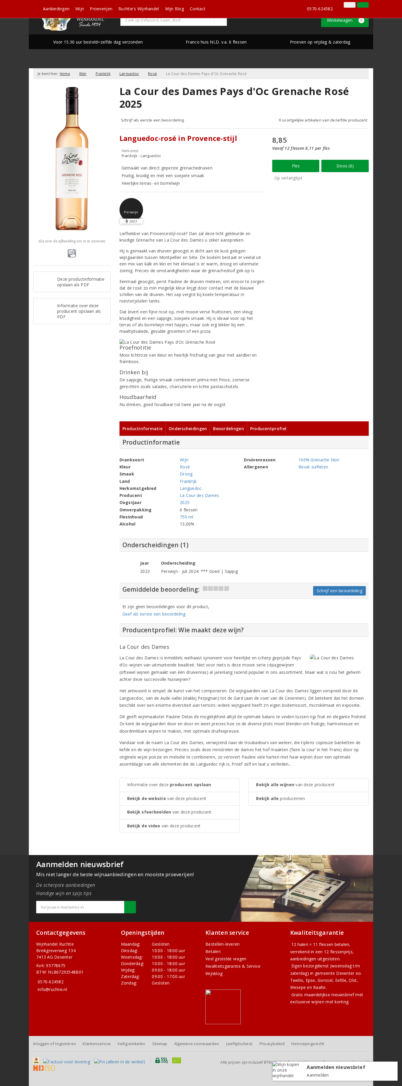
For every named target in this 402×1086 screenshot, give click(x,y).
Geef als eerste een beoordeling (154, 614)
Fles (296, 166)
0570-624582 (320, 8)
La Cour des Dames (199, 495)
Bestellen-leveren (222, 944)
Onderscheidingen (188, 428)
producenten (280, 798)
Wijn (79, 8)
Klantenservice (97, 1043)
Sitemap (159, 1043)
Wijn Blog (174, 8)
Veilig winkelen (131, 1043)
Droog (186, 474)
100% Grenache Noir (318, 460)
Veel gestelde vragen (225, 959)
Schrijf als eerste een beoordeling (152, 120)
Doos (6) (345, 166)
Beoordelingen (228, 428)
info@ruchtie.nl (52, 989)
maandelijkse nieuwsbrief (329, 994)
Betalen (213, 951)
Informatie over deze (169, 784)
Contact (197, 8)
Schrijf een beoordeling (339, 590)
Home (65, 73)
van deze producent (167, 798)
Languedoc (129, 73)
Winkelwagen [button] (345, 20)
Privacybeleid (272, 1043)
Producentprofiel (268, 428)
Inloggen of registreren (54, 1043)
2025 (185, 502)
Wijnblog (213, 973)
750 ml (186, 517)
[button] (131, 210)
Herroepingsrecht (307, 1043)
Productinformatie (142, 428)
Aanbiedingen (56, 8)
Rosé (152, 73)
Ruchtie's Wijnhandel (138, 8)
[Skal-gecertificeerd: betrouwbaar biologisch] (341, 5)
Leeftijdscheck (239, 1043)
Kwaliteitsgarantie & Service (232, 966)
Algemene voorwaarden (196, 1043)
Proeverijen (101, 8)
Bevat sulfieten (313, 467)
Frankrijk (103, 73)
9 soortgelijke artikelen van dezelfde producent (323, 120)
